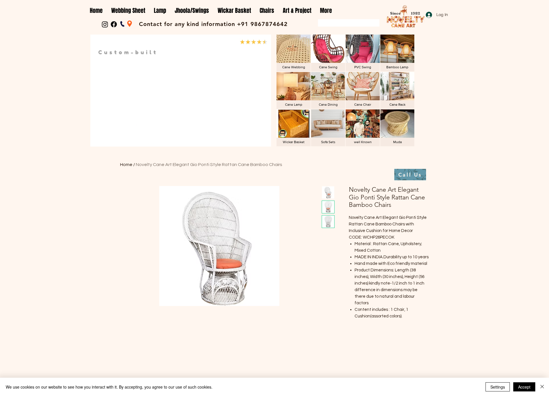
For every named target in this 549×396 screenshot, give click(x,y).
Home (126, 164)
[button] (128, 10)
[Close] (542, 386)
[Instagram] (105, 24)
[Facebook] (114, 24)
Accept (524, 387)
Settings (497, 387)
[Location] (129, 23)
